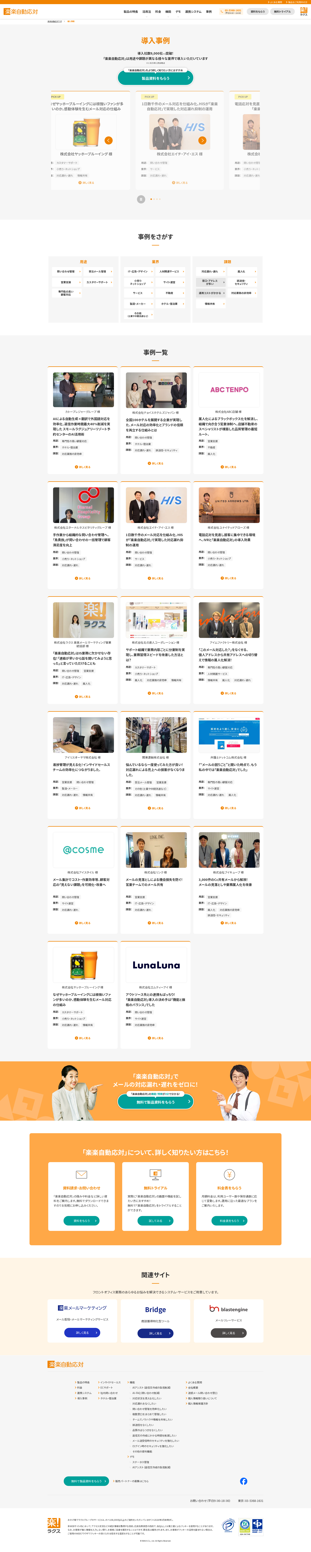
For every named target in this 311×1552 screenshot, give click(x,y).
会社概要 (193, 1387)
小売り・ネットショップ (137, 169)
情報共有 (210, 303)
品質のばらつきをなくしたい (147, 1430)
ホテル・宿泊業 (169, 303)
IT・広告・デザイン (138, 271)
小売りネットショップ (138, 282)
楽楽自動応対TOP (55, 21)
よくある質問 (276, 2)
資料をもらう (258, 11)
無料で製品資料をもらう (156, 1102)
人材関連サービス (169, 271)
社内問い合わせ (109, 1393)
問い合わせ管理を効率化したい (149, 1409)
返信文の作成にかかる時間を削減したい (154, 1435)
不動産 (169, 293)
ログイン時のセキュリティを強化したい (153, 1446)
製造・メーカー (138, 303)
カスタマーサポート (97, 282)
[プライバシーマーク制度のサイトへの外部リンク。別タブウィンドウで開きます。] (228, 1525)
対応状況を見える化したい (146, 1398)
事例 (209, 11)
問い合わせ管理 (134, 163)
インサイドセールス (110, 1382)
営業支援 (66, 282)
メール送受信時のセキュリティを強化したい (155, 1440)
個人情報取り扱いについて (202, 1398)
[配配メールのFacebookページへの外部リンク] (243, 1481)
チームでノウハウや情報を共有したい (152, 1419)
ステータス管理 (140, 1462)
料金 (158, 11)
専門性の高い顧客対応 (65, 293)
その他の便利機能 (142, 1451)
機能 (168, 11)
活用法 (146, 11)
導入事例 (82, 1398)
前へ (109, 140)
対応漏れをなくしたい (144, 1403)
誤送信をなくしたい (143, 1425)
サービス (138, 293)
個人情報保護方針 (198, 1403)
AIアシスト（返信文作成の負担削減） (151, 1387)
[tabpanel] (155, 140)
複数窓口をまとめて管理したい (149, 1414)
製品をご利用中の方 (297, 2)
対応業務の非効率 (241, 293)
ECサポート (106, 1387)
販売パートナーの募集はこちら (131, 1481)
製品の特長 (131, 11)
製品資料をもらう (155, 75)
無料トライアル (282, 11)
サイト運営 (169, 282)
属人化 (241, 271)
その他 (137, 314)
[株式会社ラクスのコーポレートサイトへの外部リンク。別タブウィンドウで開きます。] (54, 1525)
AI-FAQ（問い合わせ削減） (146, 1393)
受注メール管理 (97, 271)
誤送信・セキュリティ (241, 282)
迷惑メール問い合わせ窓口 (202, 1393)
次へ (202, 140)
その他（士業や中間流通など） (151, 789)
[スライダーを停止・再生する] (141, 199)
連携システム (193, 11)
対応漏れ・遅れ (134, 175)
